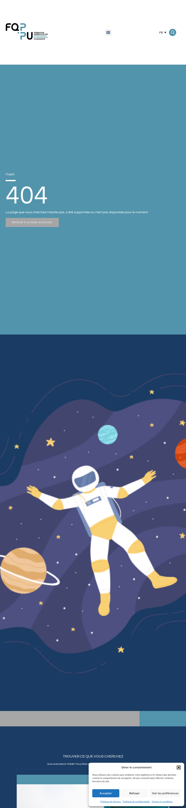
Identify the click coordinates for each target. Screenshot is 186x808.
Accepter (106, 793)
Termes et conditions (162, 801)
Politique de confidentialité (136, 801)
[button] (179, 767)
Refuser (134, 793)
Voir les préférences (165, 793)
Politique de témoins (110, 801)
